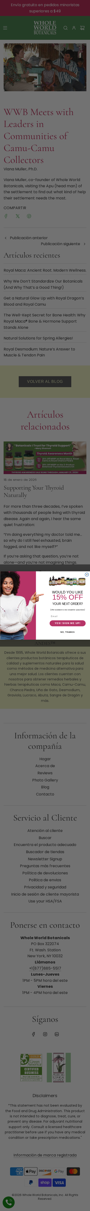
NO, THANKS (67, 632)
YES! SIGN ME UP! (67, 623)
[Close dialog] (87, 574)
